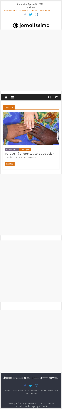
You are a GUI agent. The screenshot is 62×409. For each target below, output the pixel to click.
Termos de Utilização (49, 390)
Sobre (7, 390)
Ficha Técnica (31, 393)
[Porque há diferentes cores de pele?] (31, 113)
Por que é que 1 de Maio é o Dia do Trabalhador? (26, 10)
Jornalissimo (31, 157)
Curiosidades (11, 149)
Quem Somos (17, 390)
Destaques (25, 149)
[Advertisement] (31, 60)
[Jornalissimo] (6, 97)
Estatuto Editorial (32, 390)
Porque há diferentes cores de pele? (29, 153)
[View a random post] (56, 97)
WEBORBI (43, 406)
